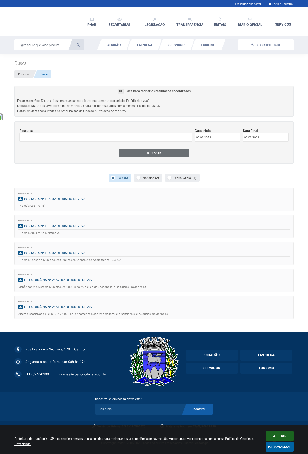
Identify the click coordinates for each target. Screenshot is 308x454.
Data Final (250, 130)
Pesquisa (26, 130)
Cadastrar (198, 409)
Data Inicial (203, 130)
